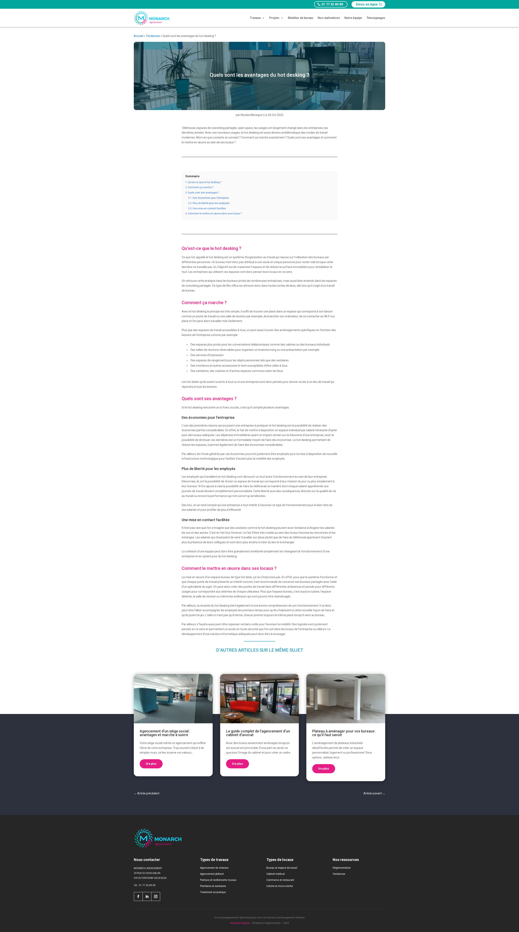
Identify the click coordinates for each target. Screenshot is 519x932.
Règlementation (342, 867)
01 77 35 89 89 (332, 4)
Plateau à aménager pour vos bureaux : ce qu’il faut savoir (344, 733)
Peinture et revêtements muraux (218, 880)
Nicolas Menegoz (252, 115)
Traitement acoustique (213, 892)
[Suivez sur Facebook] (138, 896)
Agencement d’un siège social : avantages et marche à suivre (165, 733)
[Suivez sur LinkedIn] (147, 896)
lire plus (151, 763)
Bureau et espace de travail (281, 867)
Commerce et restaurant (280, 880)
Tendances (153, 36)
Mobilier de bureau (300, 17)
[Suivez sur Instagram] (155, 896)
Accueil (138, 36)
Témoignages (375, 17)
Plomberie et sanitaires (213, 886)
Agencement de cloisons (214, 867)
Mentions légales (240, 923)
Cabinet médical (275, 874)
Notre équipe (353, 17)
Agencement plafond (212, 874)
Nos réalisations (329, 17)
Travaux (255, 17)
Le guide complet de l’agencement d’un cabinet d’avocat (258, 733)
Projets (274, 17)
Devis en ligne (367, 4)
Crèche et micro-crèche (279, 886)
